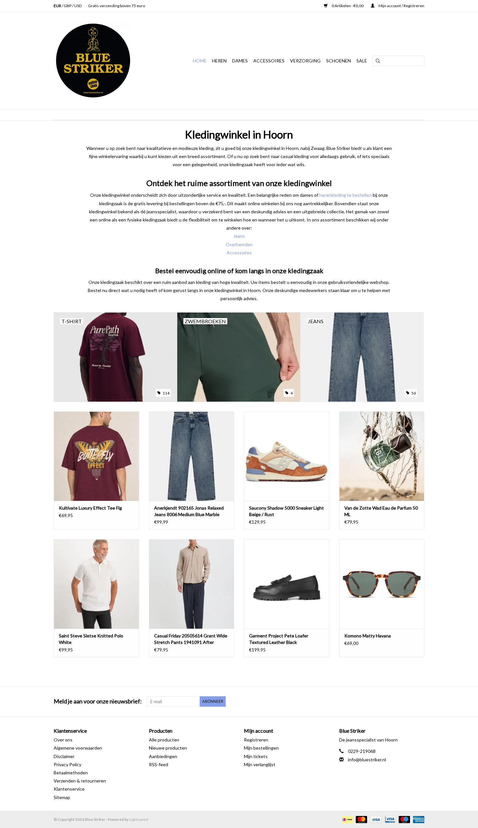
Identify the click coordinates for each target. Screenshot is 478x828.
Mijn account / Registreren (401, 5)
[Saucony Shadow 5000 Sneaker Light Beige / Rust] (286, 456)
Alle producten (164, 739)
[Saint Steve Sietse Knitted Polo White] (96, 584)
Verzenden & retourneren (80, 780)
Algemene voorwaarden (78, 748)
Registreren (256, 739)
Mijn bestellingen (261, 748)
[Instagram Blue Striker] (419, 701)
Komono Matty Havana (367, 635)
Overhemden (239, 244)
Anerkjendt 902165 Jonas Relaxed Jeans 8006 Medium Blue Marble (189, 511)
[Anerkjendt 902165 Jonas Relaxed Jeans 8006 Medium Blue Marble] (191, 456)
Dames (240, 60)
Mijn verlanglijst (259, 764)
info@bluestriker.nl (367, 759)
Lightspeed (138, 819)
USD (78, 5)
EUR (58, 5)
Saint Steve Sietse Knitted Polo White (91, 639)
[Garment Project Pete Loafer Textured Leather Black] (286, 584)
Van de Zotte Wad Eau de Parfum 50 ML (381, 511)
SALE (361, 60)
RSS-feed (158, 764)
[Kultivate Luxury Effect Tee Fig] (96, 456)
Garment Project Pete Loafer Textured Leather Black (278, 639)
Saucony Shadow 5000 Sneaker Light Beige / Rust (286, 511)
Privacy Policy (67, 764)
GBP (68, 5)
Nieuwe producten (168, 748)
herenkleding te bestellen (345, 195)
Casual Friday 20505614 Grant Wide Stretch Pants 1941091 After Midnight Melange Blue (190, 639)
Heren (219, 60)
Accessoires (269, 60)
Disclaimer (64, 756)
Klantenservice (69, 789)
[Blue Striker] (101, 61)
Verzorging (305, 60)
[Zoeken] (375, 61)
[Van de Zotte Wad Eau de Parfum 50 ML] (382, 456)
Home (199, 60)
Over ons (63, 739)
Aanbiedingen (163, 756)
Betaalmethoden (71, 772)
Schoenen (338, 60)
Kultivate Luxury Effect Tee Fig (90, 508)
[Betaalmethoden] (346, 819)
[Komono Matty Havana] (382, 584)
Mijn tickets (256, 756)
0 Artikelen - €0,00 (347, 5)
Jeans (239, 236)
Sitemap (62, 797)
